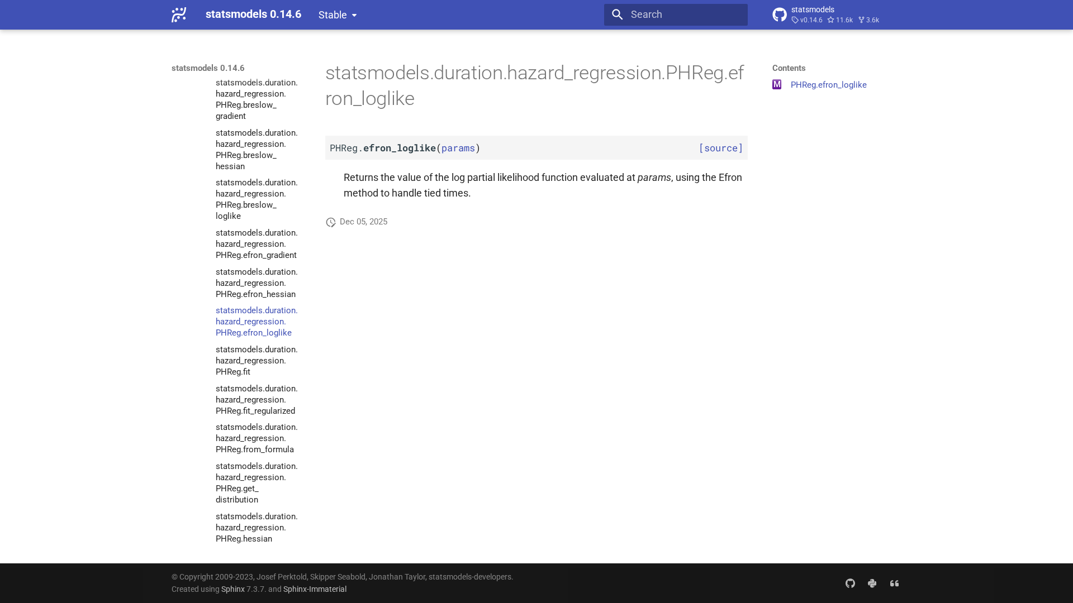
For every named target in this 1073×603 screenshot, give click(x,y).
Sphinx (233, 589)
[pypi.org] (872, 582)
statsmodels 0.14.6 (208, 68)
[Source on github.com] (850, 582)
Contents (789, 68)
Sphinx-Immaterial (314, 589)
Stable (333, 15)
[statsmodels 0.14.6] (179, 14)
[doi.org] (894, 582)
